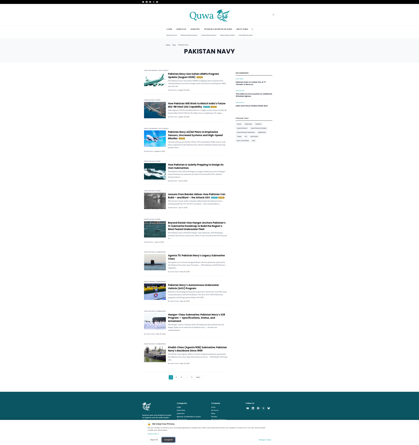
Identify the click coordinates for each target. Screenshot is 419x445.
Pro (246, 136)
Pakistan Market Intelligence (156, 70)
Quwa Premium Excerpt (258, 128)
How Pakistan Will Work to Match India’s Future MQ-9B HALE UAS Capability (196, 105)
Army (213, 407)
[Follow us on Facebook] (150, 2)
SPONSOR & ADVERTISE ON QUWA (218, 29)
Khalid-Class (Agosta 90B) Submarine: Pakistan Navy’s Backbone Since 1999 (197, 349)
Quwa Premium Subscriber (246, 132)
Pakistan (258, 124)
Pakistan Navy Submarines (155, 252)
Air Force (214, 410)
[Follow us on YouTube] (143, 2)
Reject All (154, 440)
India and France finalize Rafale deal (252, 106)
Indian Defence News (227, 35)
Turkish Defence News (208, 35)
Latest (239, 124)
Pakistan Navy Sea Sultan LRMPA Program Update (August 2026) (193, 75)
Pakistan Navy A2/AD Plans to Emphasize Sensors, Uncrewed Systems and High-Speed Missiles (195, 135)
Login (179, 407)
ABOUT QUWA (242, 29)
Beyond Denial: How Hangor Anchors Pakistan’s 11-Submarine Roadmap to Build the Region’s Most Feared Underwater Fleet (197, 226)
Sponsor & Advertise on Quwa (189, 417)
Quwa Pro (181, 413)
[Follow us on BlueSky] (157, 2)
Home (168, 45)
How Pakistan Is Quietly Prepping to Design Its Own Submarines (196, 166)
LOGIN (169, 29)
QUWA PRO (195, 29)
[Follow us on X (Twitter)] (154, 2)
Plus (253, 141)
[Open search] (273, 14)
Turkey (239, 136)
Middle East (262, 132)
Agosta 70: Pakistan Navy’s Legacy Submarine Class (196, 257)
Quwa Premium (242, 128)
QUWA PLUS (181, 29)
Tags (174, 45)
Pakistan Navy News (152, 100)
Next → (199, 377)
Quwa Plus (181, 410)
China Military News (245, 35)
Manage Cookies (265, 440)
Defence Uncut (171, 35)
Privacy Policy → (153, 434)
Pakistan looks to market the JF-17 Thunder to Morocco (251, 83)
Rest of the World (243, 141)
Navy (213, 413)
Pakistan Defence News (188, 35)
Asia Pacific (240, 91)
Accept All (168, 440)
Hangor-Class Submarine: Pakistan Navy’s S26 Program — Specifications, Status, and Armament (196, 318)
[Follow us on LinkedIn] (147, 2)
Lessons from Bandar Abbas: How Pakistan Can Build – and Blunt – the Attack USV (196, 196)
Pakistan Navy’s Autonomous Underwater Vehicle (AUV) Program (193, 286)
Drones (214, 417)
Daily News (240, 79)
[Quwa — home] (209, 14)
